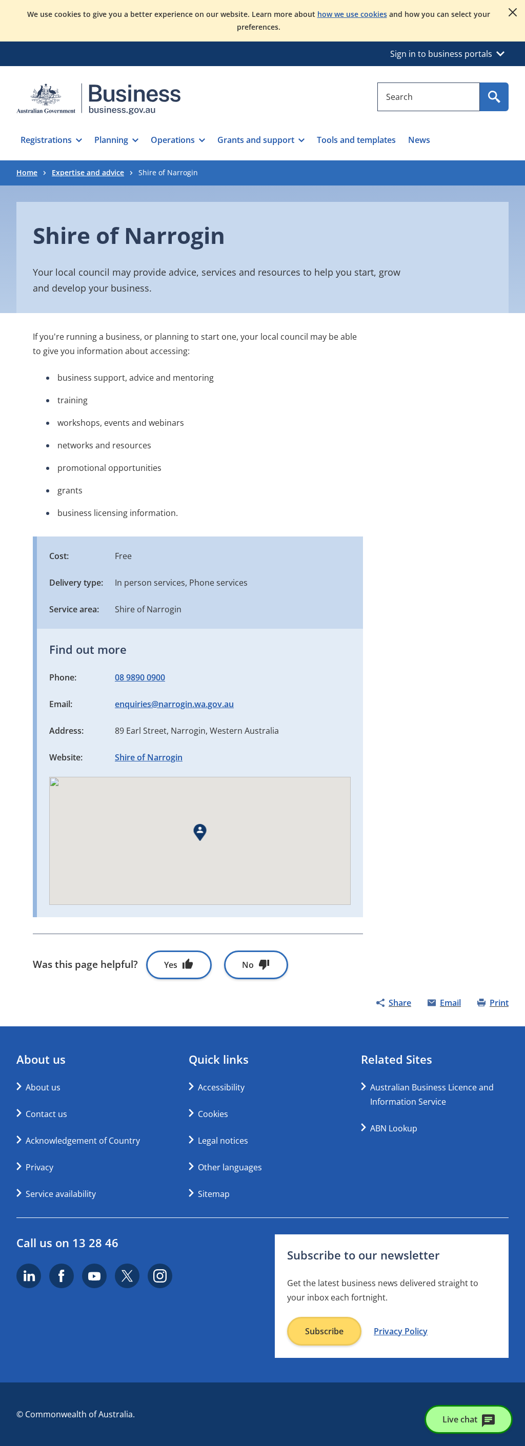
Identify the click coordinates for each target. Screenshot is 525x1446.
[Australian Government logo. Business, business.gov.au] (98, 98)
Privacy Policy (401, 1331)
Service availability (61, 1194)
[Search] (494, 96)
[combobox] (428, 96)
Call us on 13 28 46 (67, 1242)
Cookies (213, 1114)
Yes (170, 964)
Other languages (230, 1167)
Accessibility (221, 1087)
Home (26, 172)
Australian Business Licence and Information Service (432, 1094)
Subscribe (324, 1331)
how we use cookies (352, 14)
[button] (51, 140)
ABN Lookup (393, 1128)
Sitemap (214, 1194)
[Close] (513, 12)
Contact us (46, 1114)
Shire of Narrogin (149, 757)
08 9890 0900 (140, 677)
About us (43, 1087)
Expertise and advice (88, 172)
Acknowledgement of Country (83, 1140)
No (248, 964)
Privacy (39, 1167)
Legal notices (223, 1140)
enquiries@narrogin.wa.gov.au (174, 704)
